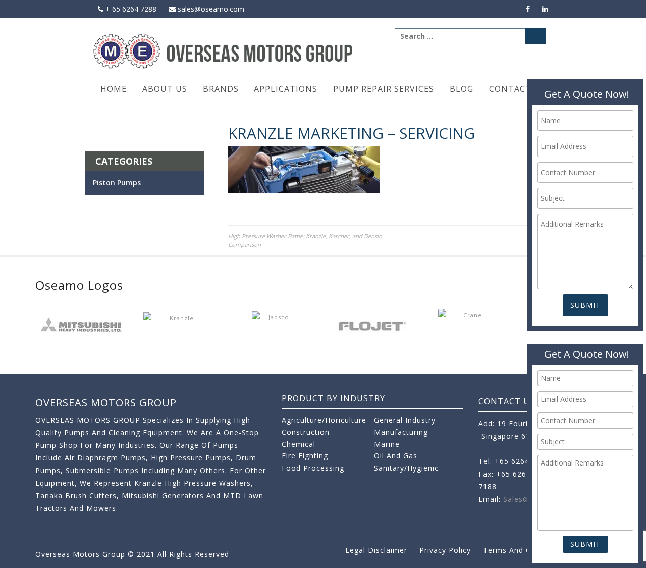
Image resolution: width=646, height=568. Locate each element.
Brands (221, 88)
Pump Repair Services (383, 88)
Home (113, 88)
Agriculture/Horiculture (324, 420)
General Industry (405, 420)
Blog (461, 88)
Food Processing (313, 468)
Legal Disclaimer (376, 550)
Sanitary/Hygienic (406, 468)
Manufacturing (401, 432)
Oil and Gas (395, 455)
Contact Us (517, 88)
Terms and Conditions (524, 550)
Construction (306, 432)
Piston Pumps (117, 182)
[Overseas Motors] (224, 51)
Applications (285, 88)
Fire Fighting (305, 455)
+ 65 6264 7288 (129, 9)
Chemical (298, 444)
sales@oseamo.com (210, 9)
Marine (387, 444)
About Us (164, 88)
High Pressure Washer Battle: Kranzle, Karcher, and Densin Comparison (305, 240)
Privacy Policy (445, 550)
